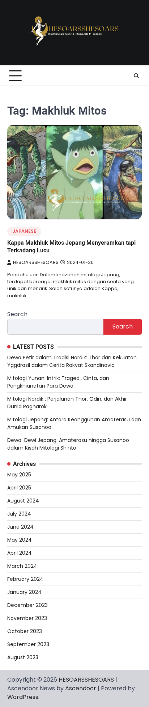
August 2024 (23, 500)
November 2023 (27, 618)
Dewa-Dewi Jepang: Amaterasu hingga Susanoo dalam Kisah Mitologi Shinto (68, 444)
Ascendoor (80, 688)
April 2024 (19, 553)
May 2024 (19, 539)
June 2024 (20, 526)
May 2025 (19, 474)
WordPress (22, 697)
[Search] (136, 75)
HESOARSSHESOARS (36, 262)
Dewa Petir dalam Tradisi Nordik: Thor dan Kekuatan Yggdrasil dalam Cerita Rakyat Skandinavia (72, 361)
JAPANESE (24, 231)
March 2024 (22, 566)
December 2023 (27, 605)
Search (17, 314)
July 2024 (19, 513)
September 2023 (28, 644)
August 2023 (22, 657)
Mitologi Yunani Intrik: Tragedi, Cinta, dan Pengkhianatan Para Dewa (58, 382)
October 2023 (24, 631)
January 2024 (24, 592)
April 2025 (19, 487)
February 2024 (25, 579)
